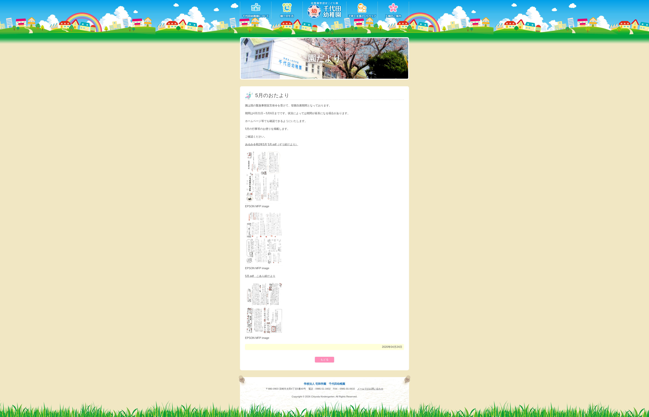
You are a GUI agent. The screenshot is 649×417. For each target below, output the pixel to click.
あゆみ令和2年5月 (256, 144)
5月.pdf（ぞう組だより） (283, 144)
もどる (324, 359)
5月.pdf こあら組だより (260, 276)
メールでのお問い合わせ (370, 388)
